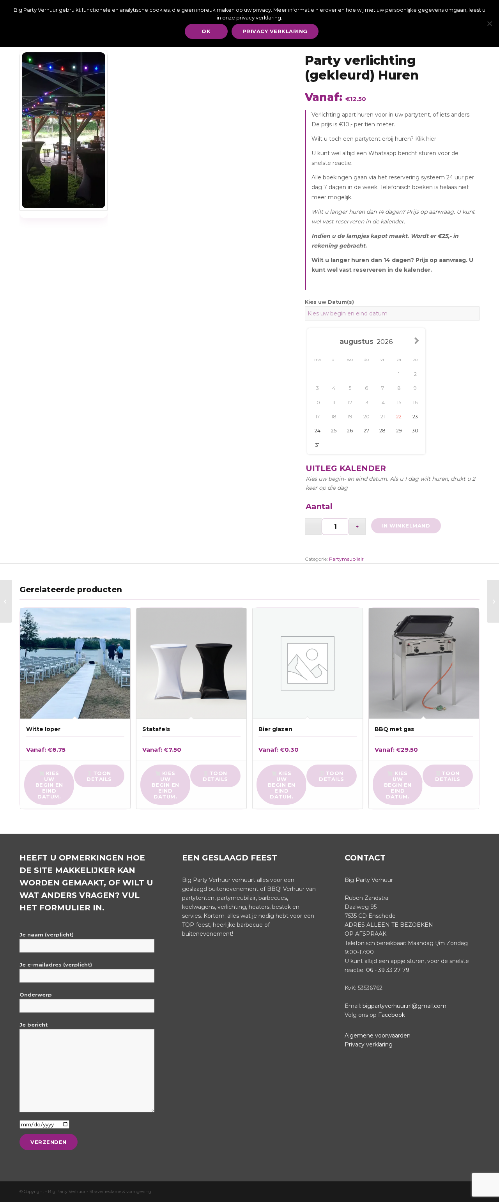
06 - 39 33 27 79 (387, 970)
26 (350, 431)
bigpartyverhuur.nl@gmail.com (404, 1005)
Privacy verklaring (369, 1044)
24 (317, 431)
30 (415, 431)
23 (415, 417)
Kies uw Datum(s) (329, 302)
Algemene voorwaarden (378, 1035)
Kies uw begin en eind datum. (49, 785)
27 (366, 431)
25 (333, 431)
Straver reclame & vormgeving (120, 1191)
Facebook (391, 1014)
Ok (206, 31)
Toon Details (99, 776)
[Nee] (489, 23)
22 (399, 417)
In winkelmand (406, 525)
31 (317, 445)
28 (382, 431)
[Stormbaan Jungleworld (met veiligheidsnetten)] (6, 601)
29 (399, 431)
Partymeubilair (346, 559)
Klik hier (425, 138)
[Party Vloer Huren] (493, 601)
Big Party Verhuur (67, 1191)
